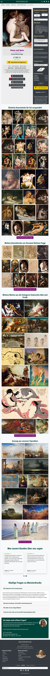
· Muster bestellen (21, 660)
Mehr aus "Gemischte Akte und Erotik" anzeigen (25, 435)
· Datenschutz (4, 657)
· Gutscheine (20, 658)
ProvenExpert (11, 570)
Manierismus (13, 4)
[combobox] (41, 20)
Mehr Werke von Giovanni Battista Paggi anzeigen (25, 289)
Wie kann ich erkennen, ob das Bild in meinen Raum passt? (17, 603)
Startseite (3, 4)
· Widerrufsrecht (5, 658)
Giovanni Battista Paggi (21, 4)
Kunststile (8, 4)
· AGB (3, 655)
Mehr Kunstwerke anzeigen (25, 541)
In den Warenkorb (41, 88)
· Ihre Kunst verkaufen (22, 653)
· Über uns (4, 661)
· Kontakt (3, 652)
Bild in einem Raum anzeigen (17, 85)
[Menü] (1, 1)
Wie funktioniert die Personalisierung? (12, 588)
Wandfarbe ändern (18, 82)
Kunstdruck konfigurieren (18, 62)
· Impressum (4, 653)
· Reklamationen (5, 660)
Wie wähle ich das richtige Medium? (12, 607)
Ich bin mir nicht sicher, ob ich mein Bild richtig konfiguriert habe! (19, 612)
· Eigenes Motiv (21, 652)
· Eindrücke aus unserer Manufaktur (24, 657)
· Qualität (19, 655)
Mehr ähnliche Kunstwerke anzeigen (25, 237)
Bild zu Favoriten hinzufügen (17, 79)
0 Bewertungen (20, 87)
